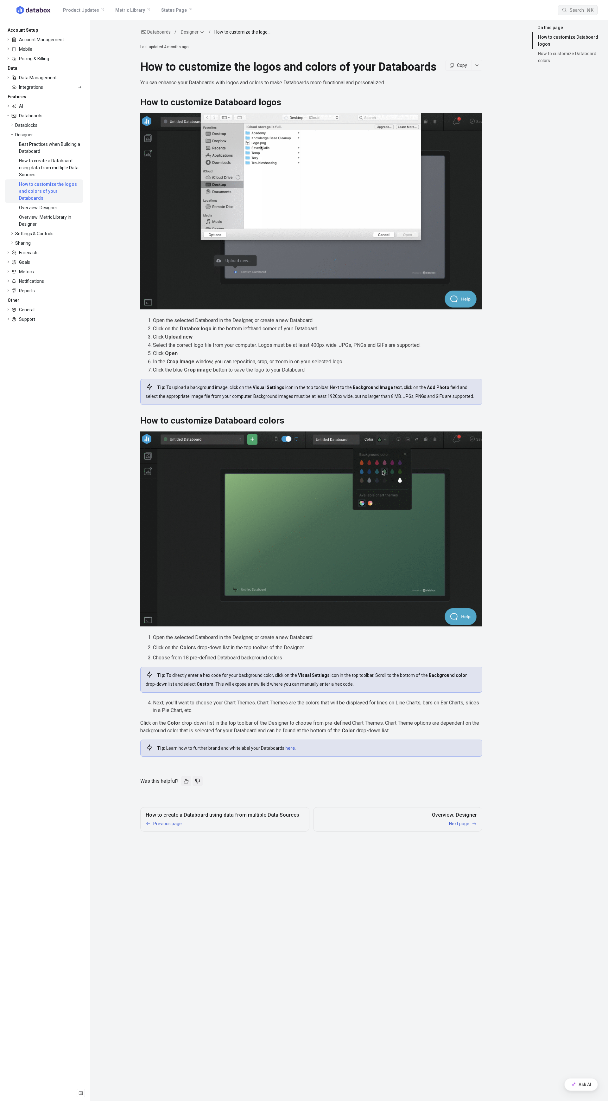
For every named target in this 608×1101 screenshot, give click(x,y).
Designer (190, 32)
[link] (44, 39)
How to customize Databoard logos (568, 41)
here (290, 748)
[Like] (186, 781)
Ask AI (585, 1084)
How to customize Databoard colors (567, 57)
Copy (462, 65)
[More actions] (477, 65)
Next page (459, 823)
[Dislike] (198, 781)
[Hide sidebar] (81, 1093)
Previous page (167, 823)
